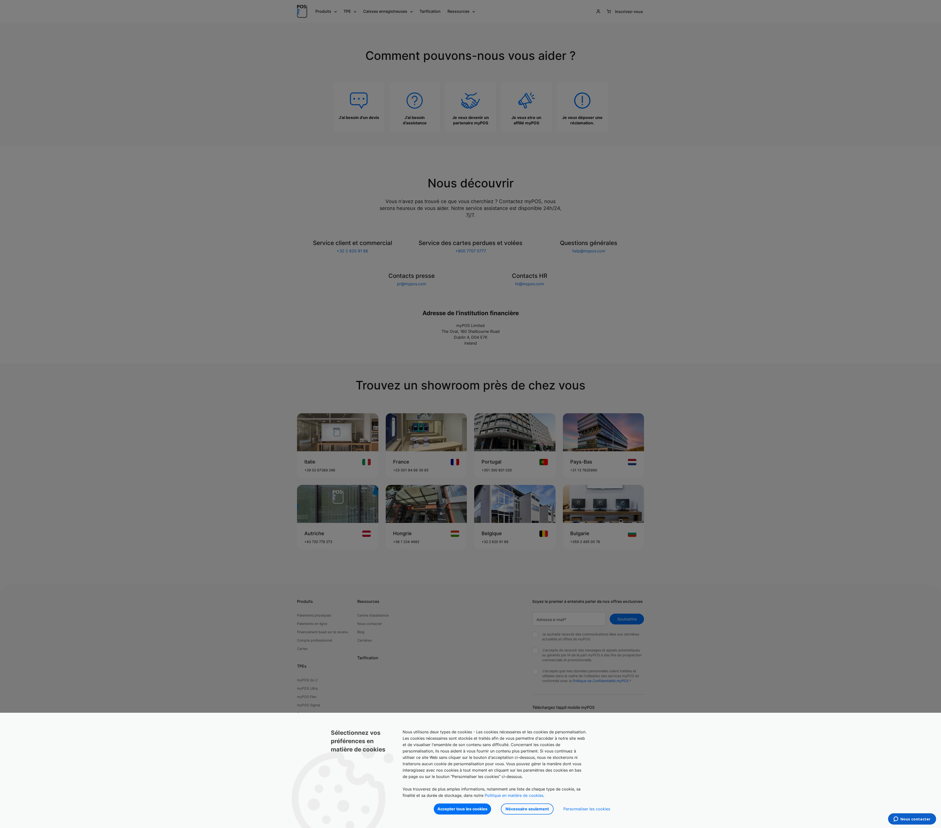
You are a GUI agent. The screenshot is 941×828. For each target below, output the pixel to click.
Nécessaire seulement (527, 808)
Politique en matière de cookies (514, 795)
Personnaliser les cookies (586, 808)
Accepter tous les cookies (462, 808)
